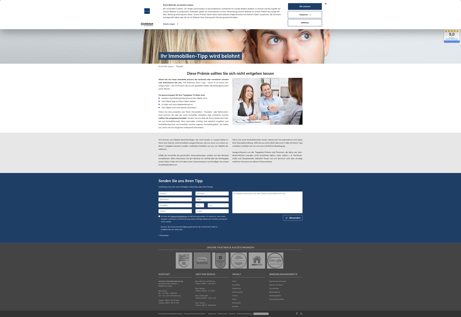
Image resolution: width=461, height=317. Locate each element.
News (234, 299)
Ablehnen (305, 23)
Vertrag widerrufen (261, 314)
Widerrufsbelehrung (244, 314)
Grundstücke (274, 288)
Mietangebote (274, 292)
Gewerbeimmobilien (276, 299)
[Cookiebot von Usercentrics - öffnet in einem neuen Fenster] (147, 24)
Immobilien (236, 285)
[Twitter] (301, 314)
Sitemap (232, 314)
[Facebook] (297, 314)
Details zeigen (169, 24)
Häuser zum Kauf (275, 285)
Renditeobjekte (275, 296)
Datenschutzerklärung (178, 216)
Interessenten (237, 292)
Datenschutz (223, 314)
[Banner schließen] (326, 4)
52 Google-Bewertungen (451, 39)
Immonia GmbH (199, 314)
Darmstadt (236, 303)
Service (171, 66)
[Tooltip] (458, 41)
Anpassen (303, 15)
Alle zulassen (304, 6)
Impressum (212, 314)
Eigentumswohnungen (277, 281)
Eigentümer (236, 288)
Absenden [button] (294, 217)
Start (234, 281)
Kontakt (235, 306)
